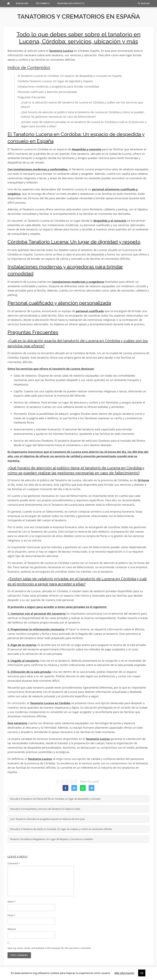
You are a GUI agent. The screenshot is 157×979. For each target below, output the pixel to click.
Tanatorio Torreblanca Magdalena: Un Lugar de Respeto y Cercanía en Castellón (51, 839)
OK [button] (142, 973)
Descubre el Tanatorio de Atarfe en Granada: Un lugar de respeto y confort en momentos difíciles (61, 829)
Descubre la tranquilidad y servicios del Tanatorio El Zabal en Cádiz (45, 808)
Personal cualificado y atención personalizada (47, 92)
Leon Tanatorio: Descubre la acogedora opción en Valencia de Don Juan (47, 818)
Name (12, 901)
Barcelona (22, 3)
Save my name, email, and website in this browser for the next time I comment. (49, 948)
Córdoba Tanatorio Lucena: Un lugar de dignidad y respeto (55, 81)
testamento (42, 3)
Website (12, 929)
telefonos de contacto (70, 3)
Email (11, 915)
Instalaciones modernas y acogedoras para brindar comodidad (58, 86)
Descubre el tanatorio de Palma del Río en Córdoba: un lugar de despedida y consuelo (55, 798)
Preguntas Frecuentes (32, 97)
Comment (14, 863)
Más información (124, 973)
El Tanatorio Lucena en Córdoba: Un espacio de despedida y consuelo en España (70, 76)
